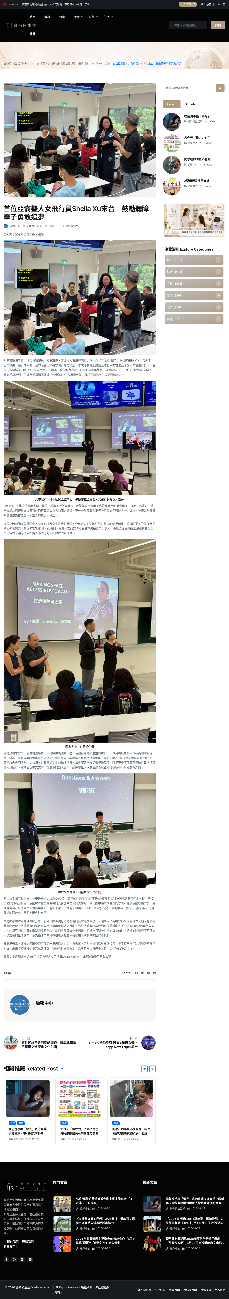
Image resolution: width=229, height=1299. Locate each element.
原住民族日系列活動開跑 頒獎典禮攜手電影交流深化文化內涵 (48, 1045)
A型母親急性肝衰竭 (196, 181)
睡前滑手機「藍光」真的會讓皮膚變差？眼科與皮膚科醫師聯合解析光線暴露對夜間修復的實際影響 (195, 1201)
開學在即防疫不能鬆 (197, 159)
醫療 (12, 1123)
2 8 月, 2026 (34, 226)
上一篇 (25, 1038)
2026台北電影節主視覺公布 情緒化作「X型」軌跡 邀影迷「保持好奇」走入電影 (105, 1241)
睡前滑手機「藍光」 (197, 116)
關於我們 (13, 1241)
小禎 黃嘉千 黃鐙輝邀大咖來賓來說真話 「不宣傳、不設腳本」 (104, 1201)
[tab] (172, 104)
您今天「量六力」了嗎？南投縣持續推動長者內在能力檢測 (54, 4)
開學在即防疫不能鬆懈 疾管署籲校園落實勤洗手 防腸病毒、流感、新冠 (79, 1131)
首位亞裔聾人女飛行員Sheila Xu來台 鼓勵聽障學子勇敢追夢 (72, 956)
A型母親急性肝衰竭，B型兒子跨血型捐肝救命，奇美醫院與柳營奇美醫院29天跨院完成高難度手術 (131, 1131)
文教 (51, 226)
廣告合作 (9, 1246)
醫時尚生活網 (195, 121)
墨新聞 (8, 234)
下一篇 (133, 1038)
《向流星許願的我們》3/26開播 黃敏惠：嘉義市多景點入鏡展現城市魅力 (105, 1221)
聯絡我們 (28, 1241)
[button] (144, 1068)
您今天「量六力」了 (197, 137)
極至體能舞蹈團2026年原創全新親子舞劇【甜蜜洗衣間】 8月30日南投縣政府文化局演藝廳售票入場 (195, 1241)
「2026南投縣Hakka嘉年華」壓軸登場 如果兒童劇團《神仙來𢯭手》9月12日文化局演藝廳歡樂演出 (195, 1221)
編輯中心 (14, 226)
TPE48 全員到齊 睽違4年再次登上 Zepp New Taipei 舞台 (113, 1045)
